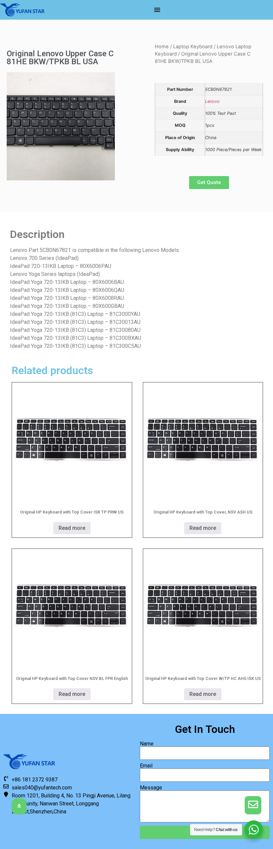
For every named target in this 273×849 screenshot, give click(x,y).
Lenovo (212, 101)
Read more (72, 528)
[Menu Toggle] (157, 9)
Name (146, 743)
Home (162, 47)
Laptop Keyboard (192, 47)
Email (146, 765)
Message (151, 787)
